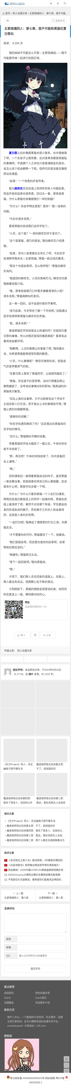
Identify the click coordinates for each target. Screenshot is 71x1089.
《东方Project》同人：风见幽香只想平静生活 (31, 821)
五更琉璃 (12, 659)
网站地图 (50, 1078)
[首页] (66, 1059)
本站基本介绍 (42, 1002)
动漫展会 (9, 1002)
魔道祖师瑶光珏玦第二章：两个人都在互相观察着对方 (36, 840)
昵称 (8, 939)
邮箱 (8, 947)
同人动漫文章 (20, 13)
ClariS (7, 997)
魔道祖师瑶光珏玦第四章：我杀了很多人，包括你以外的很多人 (17, 802)
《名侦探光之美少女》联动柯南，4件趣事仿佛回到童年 (37, 860)
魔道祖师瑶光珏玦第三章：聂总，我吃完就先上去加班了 (50, 802)
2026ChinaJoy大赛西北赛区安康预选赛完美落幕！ (35, 874)
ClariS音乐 (41, 997)
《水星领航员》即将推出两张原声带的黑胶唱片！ (34, 865)
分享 (48, 635)
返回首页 (9, 993)
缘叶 (31, 674)
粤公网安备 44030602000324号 (27, 1078)
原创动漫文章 (42, 993)
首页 (7, 13)
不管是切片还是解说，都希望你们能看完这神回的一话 (37, 879)
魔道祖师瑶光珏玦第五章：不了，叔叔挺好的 (31, 825)
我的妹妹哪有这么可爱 (59, 659)
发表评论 (60, 20)
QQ (8, 955)
